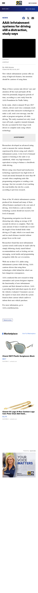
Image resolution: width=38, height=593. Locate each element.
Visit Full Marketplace (29, 333)
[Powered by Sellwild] (33, 451)
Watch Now (32, 3)
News (5, 18)
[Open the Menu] (3, 3)
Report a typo (8, 320)
